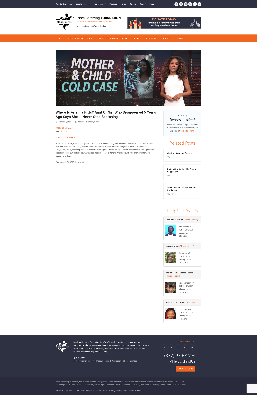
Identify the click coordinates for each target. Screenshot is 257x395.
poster (194, 220)
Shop (125, 361)
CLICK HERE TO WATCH (66, 137)
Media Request (102, 361)
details (187, 220)
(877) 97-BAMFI (179, 355)
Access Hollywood (85, 122)
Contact (133, 361)
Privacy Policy (61, 391)
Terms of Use (73, 391)
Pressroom (116, 361)
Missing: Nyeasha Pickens (179, 153)
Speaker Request (86, 361)
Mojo (92, 391)
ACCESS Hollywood (64, 128)
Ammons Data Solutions (132, 391)
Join (75, 361)
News (96, 122)
